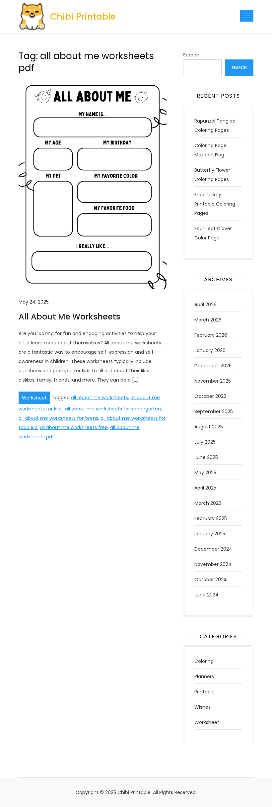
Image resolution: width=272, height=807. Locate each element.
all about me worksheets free (74, 427)
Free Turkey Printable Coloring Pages (214, 204)
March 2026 (208, 319)
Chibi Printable (83, 17)
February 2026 (210, 335)
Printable (204, 691)
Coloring (204, 661)
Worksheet (34, 398)
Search (191, 54)
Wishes (202, 707)
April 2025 (205, 488)
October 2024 (210, 579)
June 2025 (206, 457)
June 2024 (206, 594)
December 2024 (213, 549)
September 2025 (213, 411)
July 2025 (205, 442)
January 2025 (209, 533)
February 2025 (210, 518)
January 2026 (210, 350)
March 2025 (207, 503)
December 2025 (213, 365)
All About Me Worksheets (69, 316)
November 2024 (213, 564)
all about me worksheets (99, 397)
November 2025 (212, 381)
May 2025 (205, 472)
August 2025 (208, 426)
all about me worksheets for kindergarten (113, 408)
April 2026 (205, 304)
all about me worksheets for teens (58, 418)
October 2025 (210, 396)
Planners (204, 676)
